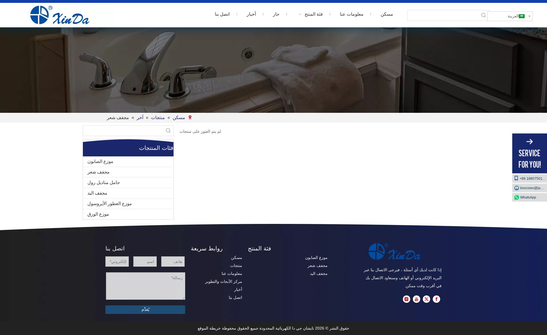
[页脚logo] (394, 251)
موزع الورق (98, 214)
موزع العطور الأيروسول (109, 203)
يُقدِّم (145, 309)
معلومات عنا (232, 273)
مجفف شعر (98, 171)
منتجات (236, 265)
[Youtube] (416, 299)
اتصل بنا (235, 297)
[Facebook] (436, 299)
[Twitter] (426, 299)
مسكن (236, 257)
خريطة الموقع (209, 328)
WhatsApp (528, 197)
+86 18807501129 (533, 179)
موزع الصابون (100, 161)
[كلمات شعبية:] (484, 15)
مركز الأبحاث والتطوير (223, 281)
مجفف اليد (97, 193)
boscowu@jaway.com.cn (533, 188)
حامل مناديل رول (103, 182)
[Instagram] (406, 299)
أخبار (238, 289)
